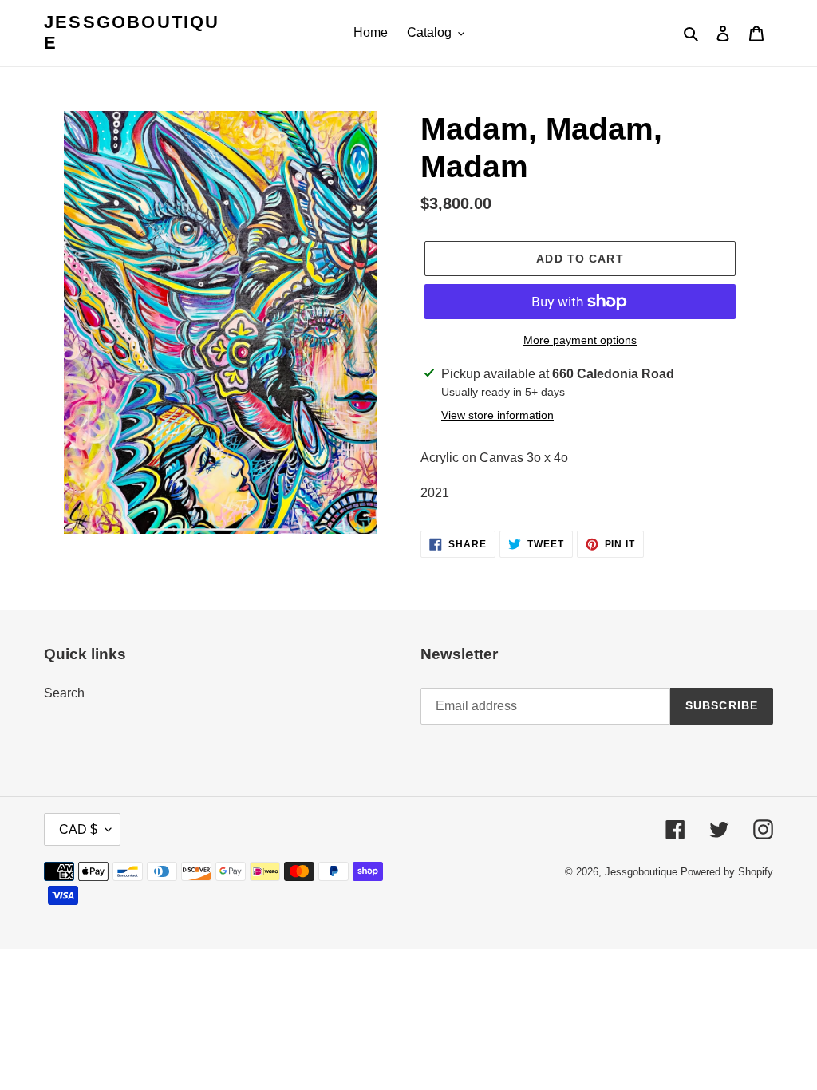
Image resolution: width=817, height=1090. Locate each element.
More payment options (580, 340)
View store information (497, 415)
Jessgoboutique (132, 32)
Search (64, 693)
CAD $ (78, 829)
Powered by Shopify (727, 872)
